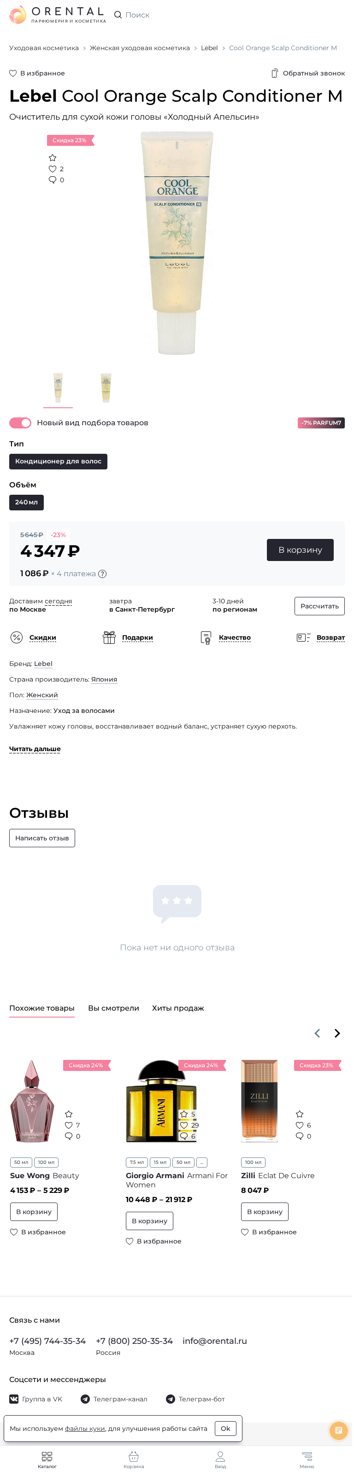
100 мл (46, 1162)
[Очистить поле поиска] (337, 14)
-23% (58, 535)
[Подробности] (102, 573)
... (202, 1162)
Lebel (43, 663)
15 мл (160, 1162)
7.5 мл (137, 1162)
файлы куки (85, 1428)
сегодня (58, 601)
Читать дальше (35, 749)
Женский (42, 695)
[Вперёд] (337, 1033)
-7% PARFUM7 (321, 422)
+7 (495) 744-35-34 (47, 1341)
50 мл (21, 1162)
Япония (104, 679)
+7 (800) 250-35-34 (134, 1341)
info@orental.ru (215, 1341)
